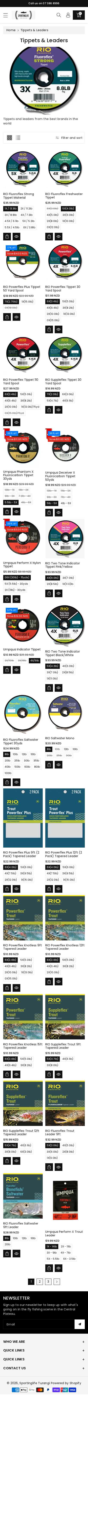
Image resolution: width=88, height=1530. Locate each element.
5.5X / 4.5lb (12, 227)
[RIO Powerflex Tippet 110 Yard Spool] (23, 355)
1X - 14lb (52, 1246)
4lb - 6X (26, 503)
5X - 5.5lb (53, 1259)
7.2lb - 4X (25, 496)
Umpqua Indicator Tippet (22, 649)
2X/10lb (9, 661)
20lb (7, 760)
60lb (27, 766)
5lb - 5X (52, 503)
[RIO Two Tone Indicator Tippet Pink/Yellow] (65, 538)
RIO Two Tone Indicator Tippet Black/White (62, 653)
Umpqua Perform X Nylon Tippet (22, 565)
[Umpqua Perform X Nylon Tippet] (23, 538)
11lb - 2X (23, 490)
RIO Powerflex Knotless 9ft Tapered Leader (22, 947)
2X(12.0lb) (11, 879)
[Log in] (68, 15)
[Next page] (57, 1282)
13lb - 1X (10, 490)
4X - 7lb (65, 1252)
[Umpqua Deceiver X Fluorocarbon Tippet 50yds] (65, 448)
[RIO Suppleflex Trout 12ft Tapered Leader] (23, 1103)
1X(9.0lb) (52, 1158)
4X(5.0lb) (53, 215)
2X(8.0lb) (52, 221)
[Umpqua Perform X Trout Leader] (65, 1200)
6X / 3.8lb (29, 227)
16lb (33, 754)
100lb (8, 773)
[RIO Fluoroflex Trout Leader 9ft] (65, 1103)
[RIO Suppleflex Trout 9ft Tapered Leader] (65, 1016)
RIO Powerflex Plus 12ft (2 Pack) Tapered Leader (63, 854)
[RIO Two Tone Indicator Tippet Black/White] (65, 626)
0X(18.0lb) (11, 308)
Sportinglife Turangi (35, 1383)
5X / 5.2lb (28, 221)
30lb (26, 760)
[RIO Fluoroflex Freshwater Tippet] (65, 169)
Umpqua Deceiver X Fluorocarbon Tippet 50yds (60, 476)
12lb (24, 754)
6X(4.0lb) (10, 867)
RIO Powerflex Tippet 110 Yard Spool (20, 381)
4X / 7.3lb (26, 215)
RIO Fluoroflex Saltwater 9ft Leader (20, 1225)
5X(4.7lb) (52, 400)
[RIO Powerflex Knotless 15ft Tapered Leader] (23, 1016)
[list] (18, 138)
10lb (15, 754)
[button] (7, 15)
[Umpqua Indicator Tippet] (23, 624)
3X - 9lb (52, 1252)
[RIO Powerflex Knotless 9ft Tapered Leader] (23, 917)
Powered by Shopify (66, 1383)
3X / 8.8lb (11, 215)
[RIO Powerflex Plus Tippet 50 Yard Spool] (23, 262)
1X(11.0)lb (67, 584)
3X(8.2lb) (68, 308)
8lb (7, 754)
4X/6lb (34, 660)
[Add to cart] (7, 236)
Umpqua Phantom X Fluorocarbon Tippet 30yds (18, 475)
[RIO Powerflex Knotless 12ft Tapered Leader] (65, 917)
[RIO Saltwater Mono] (65, 713)
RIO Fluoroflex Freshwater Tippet (64, 196)
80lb (37, 766)
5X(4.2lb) (52, 666)
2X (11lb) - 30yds (15, 590)
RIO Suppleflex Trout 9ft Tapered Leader (63, 1046)
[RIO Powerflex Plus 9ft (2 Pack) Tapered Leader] (23, 818)
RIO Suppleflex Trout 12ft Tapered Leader (21, 1133)
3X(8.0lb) (52, 1065)
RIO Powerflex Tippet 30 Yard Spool (62, 289)
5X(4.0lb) (68, 208)
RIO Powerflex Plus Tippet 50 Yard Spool (21, 289)
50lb (17, 766)
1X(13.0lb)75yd (30, 407)
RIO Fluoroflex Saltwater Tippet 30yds (20, 741)
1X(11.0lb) (52, 678)
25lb (17, 760)
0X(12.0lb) (53, 227)
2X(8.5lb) (52, 584)
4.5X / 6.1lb (11, 221)
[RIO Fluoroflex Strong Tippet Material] (23, 169)
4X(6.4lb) (53, 308)
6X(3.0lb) (52, 209)
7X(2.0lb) (52, 394)
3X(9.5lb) (26, 873)
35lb (36, 760)
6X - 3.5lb (69, 1259)
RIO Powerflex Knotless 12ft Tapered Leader (65, 947)
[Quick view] (16, 236)
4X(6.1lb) (67, 400)
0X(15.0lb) (53, 320)
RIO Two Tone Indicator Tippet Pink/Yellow (62, 565)
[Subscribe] (80, 1324)
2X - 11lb (66, 1246)
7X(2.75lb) (11, 301)
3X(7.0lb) (68, 578)
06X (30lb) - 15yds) (17, 577)
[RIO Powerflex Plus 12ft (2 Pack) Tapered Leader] (65, 818)
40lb (7, 766)
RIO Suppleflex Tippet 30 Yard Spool (63, 381)
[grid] (9, 138)
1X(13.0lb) (69, 314)
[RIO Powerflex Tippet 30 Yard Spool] (65, 262)
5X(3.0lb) (52, 1145)
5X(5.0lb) (68, 301)
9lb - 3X (10, 496)
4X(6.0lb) (53, 578)
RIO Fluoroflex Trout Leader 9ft (59, 1133)
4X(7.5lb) (10, 873)
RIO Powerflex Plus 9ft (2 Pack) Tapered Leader (21, 854)
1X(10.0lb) (68, 221)
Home (11, 30)
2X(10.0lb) (53, 314)
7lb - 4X (65, 497)
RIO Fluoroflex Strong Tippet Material (18, 196)
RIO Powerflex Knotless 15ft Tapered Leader (23, 1046)
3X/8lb (22, 661)
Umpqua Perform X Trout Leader (64, 1233)
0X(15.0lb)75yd (14, 413)
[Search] (58, 15)
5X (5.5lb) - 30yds (16, 584)
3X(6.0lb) (68, 215)
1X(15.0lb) (27, 301)
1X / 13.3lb (10, 208)
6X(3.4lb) (52, 301)
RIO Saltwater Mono (59, 738)
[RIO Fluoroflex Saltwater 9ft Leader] (23, 1196)
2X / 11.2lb (26, 208)
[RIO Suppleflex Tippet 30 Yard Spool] (65, 355)
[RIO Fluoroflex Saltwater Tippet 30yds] (23, 714)
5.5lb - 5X (11, 502)
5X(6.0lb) (26, 867)
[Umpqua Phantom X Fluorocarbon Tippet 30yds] (23, 447)
